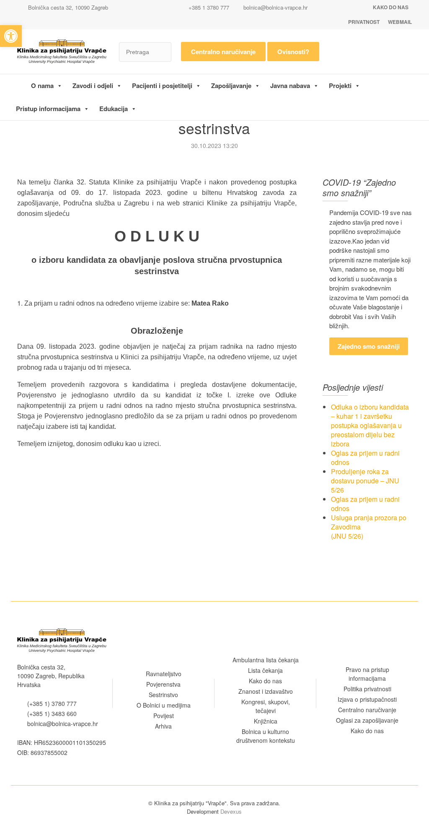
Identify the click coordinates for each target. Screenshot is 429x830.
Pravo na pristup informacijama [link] (367, 673)
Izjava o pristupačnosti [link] (367, 699)
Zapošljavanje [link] (231, 85)
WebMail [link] (400, 22)
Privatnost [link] (364, 22)
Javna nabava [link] (290, 85)
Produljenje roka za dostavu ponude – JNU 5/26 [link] (365, 481)
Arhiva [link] (163, 726)
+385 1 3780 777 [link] (208, 7)
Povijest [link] (163, 715)
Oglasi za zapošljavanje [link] (367, 720)
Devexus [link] (231, 811)
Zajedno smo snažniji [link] (369, 346)
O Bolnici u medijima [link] (164, 705)
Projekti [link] (340, 85)
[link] (11, 36)
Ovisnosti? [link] (293, 51)
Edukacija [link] (113, 108)
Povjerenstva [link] (163, 684)
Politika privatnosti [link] (367, 689)
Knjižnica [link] (265, 721)
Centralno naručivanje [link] (223, 51)
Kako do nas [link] (390, 7)
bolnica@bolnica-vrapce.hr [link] (275, 7)
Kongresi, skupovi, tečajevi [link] (265, 706)
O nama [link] (42, 85)
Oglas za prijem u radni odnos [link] (365, 457)
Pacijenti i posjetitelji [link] (162, 85)
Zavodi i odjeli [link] (92, 85)
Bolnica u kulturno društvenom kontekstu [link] (265, 735)
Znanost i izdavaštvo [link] (265, 691)
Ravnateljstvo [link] (163, 673)
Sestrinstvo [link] (163, 694)
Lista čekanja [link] (265, 670)
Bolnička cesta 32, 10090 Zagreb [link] (67, 7)
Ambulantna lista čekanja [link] (266, 660)
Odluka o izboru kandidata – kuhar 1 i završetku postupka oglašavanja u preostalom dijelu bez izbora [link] (370, 425)
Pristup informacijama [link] (48, 108)
